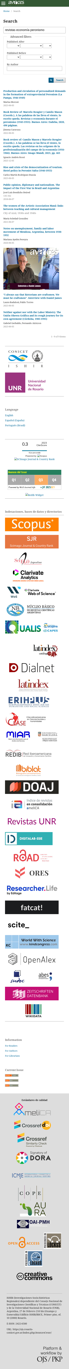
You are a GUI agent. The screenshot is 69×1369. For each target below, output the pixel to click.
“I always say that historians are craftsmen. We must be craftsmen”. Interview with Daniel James (32, 296)
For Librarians (12, 1055)
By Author (12, 64)
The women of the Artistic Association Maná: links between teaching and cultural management (33, 209)
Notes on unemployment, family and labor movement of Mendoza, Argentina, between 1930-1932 (32, 232)
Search (59, 80)
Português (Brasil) (15, 425)
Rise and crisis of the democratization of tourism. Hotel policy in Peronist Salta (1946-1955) (32, 169)
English (9, 415)
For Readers (11, 1045)
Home (6, 11)
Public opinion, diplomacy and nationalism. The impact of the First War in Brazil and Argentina (31, 186)
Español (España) (14, 420)
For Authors (11, 1050)
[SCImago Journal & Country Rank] (34, 459)
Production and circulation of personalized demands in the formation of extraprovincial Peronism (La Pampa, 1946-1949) (34, 94)
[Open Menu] (3, 3)
